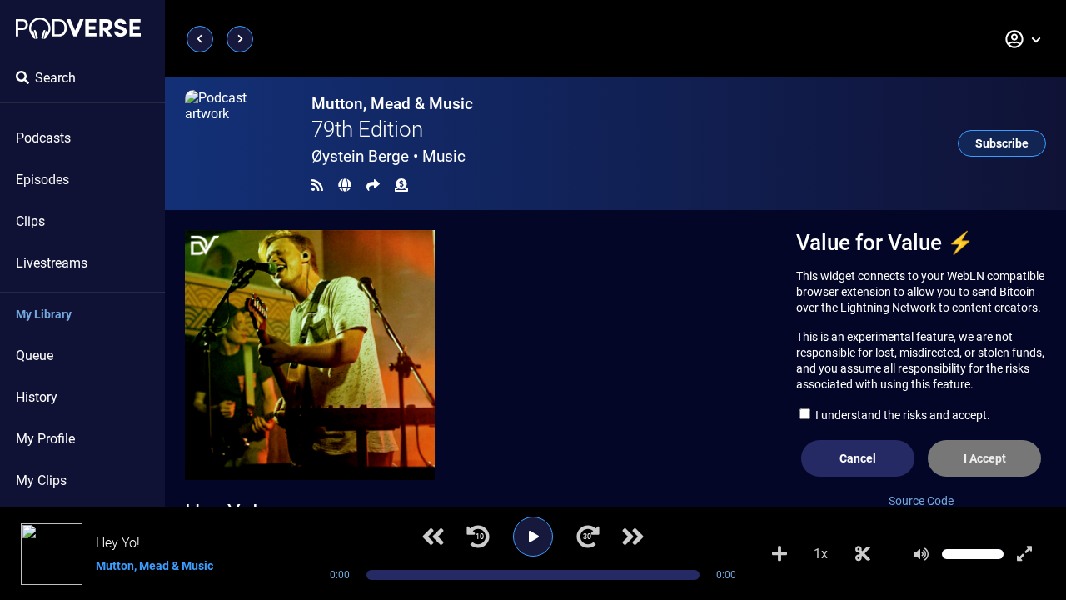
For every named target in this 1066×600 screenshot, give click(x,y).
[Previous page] (200, 39)
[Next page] (240, 39)
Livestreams (51, 263)
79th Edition (367, 129)
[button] (1023, 39)
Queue (34, 355)
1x (821, 554)
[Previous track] (433, 537)
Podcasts (43, 138)
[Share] (373, 185)
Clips (30, 221)
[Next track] (633, 537)
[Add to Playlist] (779, 554)
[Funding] (401, 185)
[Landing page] (78, 28)
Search (55, 78)
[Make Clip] (863, 554)
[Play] (533, 537)
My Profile (45, 439)
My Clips (41, 480)
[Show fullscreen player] (1024, 554)
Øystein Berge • (388, 156)
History (36, 397)
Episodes (42, 180)
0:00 (340, 575)
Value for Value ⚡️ (885, 242)
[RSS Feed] (317, 185)
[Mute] (921, 554)
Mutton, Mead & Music (392, 103)
